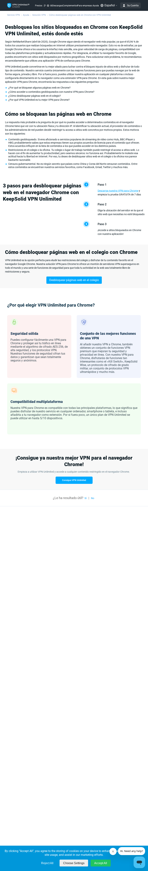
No (92, 498)
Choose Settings (73, 863)
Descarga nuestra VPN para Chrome (118, 190)
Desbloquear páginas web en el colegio (74, 280)
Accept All (100, 863)
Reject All (47, 863)
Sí (85, 498)
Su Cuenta (133, 5)
